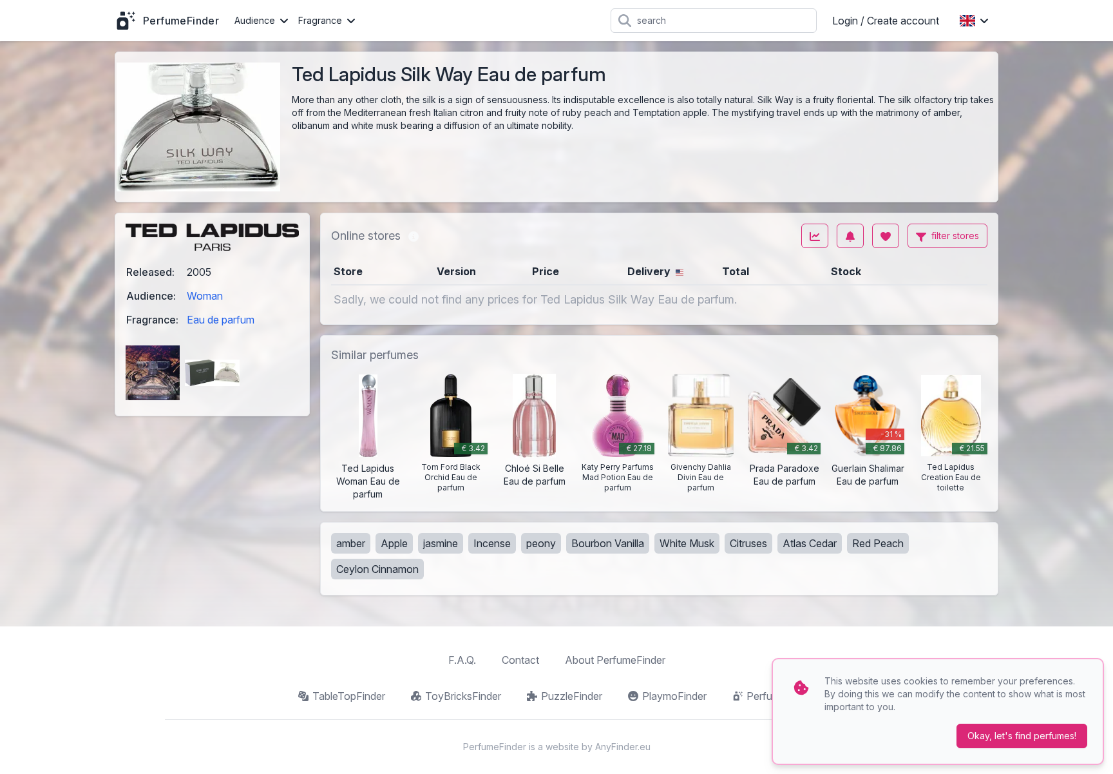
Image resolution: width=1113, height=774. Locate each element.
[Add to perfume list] (885, 236)
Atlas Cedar (810, 543)
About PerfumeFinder (615, 659)
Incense (492, 543)
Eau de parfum (220, 319)
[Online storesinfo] (413, 235)
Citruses (748, 543)
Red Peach (878, 543)
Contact (520, 659)
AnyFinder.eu (623, 746)
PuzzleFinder (571, 696)
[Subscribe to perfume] (850, 236)
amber (350, 543)
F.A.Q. (462, 659)
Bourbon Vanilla (607, 543)
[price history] (814, 236)
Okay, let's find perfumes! (1021, 735)
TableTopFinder (348, 696)
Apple (394, 543)
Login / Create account (885, 20)
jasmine (440, 543)
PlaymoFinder (674, 696)
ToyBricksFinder (463, 696)
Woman (205, 295)
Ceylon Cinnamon (377, 569)
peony (541, 543)
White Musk (687, 543)
